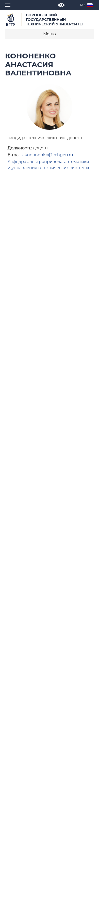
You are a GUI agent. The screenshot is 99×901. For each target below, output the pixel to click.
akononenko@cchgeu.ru (47, 154)
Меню (49, 33)
